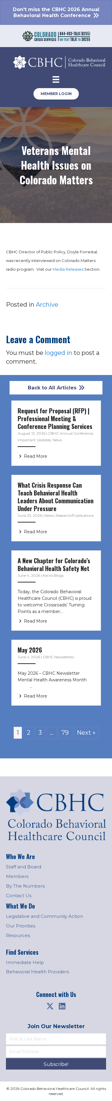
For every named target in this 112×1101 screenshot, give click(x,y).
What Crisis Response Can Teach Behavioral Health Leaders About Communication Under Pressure (55, 497)
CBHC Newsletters (58, 657)
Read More (35, 456)
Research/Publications (75, 515)
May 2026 (30, 649)
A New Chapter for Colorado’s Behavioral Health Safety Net (54, 564)
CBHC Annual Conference (70, 433)
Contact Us (18, 895)
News (57, 440)
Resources (18, 935)
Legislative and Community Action (44, 916)
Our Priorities (20, 926)
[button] (50, 1005)
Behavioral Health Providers (37, 972)
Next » (86, 732)
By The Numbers (25, 886)
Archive (47, 304)
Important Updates (34, 440)
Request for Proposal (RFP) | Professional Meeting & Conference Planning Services (55, 418)
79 (65, 732)
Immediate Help (25, 962)
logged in (58, 352)
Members (17, 876)
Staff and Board (23, 867)
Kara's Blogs (53, 575)
